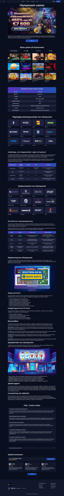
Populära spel (13, 50)
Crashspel (37, 50)
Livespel (25, 50)
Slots (50, 50)
